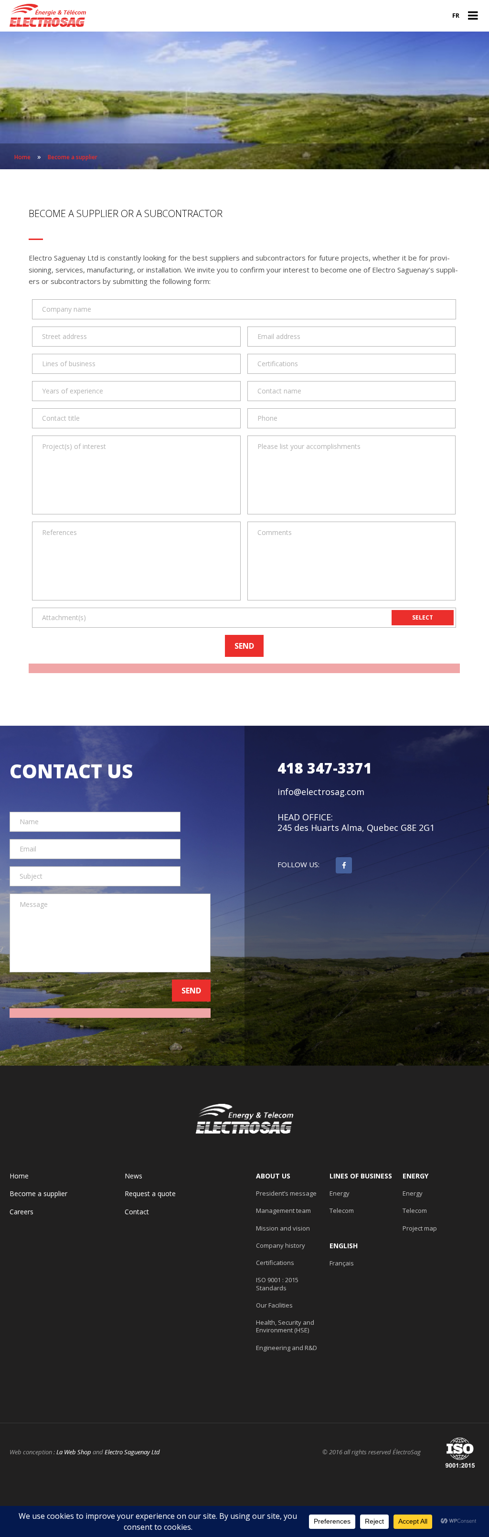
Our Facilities (274, 1305)
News (133, 1176)
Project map (420, 1228)
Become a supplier (38, 1193)
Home (19, 1176)
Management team (283, 1210)
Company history (280, 1245)
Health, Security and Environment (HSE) (285, 1326)
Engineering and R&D (286, 1348)
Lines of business (361, 1176)
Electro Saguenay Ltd (132, 1452)
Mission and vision (283, 1228)
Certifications (275, 1262)
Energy (340, 1193)
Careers (21, 1212)
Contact (137, 1212)
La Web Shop (73, 1452)
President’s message (286, 1193)
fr (455, 15)
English (344, 1246)
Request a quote (150, 1193)
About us (273, 1176)
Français (342, 1263)
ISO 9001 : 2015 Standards (277, 1284)
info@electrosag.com (320, 791)
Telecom (342, 1210)
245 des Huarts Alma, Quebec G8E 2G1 (356, 827)
